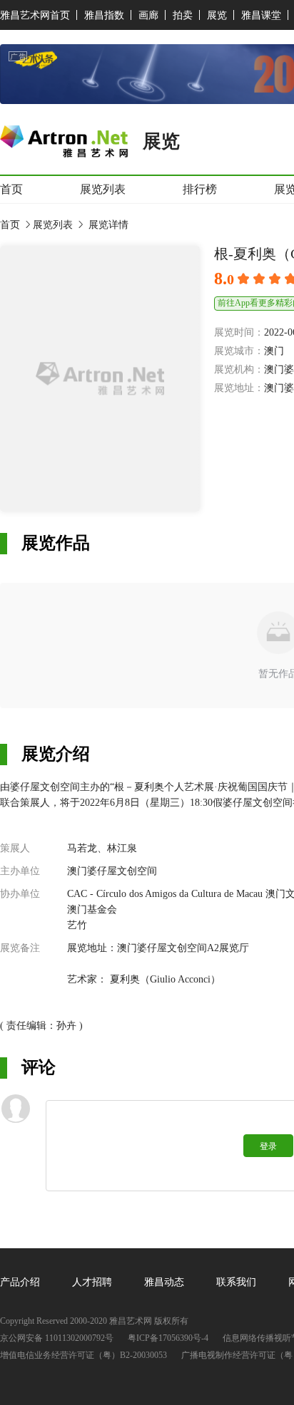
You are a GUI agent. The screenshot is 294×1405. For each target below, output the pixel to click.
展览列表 (103, 189)
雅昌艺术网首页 (35, 15)
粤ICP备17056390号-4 (168, 1338)
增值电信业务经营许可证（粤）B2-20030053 (83, 1355)
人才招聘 (92, 1282)
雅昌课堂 (261, 15)
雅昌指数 (104, 15)
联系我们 (236, 1282)
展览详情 (107, 224)
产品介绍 (20, 1282)
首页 (11, 189)
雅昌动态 (164, 1282)
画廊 (148, 15)
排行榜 (200, 189)
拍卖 (183, 15)
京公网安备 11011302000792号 (56, 1338)
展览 (217, 15)
